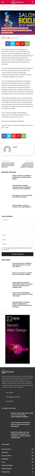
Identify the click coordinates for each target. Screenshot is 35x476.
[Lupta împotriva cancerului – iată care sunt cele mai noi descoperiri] (6, 425)
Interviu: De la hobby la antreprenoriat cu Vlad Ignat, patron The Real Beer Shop (8, 165)
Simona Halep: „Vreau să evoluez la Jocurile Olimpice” (21, 206)
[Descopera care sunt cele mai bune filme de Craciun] (6, 198)
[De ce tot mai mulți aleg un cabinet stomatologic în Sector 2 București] (6, 295)
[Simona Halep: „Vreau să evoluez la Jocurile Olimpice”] (6, 208)
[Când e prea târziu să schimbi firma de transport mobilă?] (6, 275)
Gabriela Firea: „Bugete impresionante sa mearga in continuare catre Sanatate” (21, 187)
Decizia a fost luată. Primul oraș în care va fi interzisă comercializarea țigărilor (22, 415)
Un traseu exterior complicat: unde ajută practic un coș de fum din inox (22, 265)
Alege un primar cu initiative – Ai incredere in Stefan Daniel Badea (22, 177)
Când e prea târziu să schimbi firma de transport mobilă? (22, 273)
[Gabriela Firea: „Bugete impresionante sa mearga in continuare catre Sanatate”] (6, 188)
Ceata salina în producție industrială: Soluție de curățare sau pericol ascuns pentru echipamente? (22, 285)
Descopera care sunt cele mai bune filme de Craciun (22, 196)
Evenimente (9, 6)
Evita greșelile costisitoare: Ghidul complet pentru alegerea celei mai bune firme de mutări (22, 304)
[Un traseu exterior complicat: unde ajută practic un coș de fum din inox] (6, 266)
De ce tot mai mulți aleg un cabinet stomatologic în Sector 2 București (22, 294)
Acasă (3, 6)
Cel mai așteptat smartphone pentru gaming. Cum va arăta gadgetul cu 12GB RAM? (27, 165)
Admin (8, 38)
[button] (32, 2)
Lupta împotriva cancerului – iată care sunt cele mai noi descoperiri (21, 424)
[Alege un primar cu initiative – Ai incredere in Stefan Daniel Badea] (6, 178)
